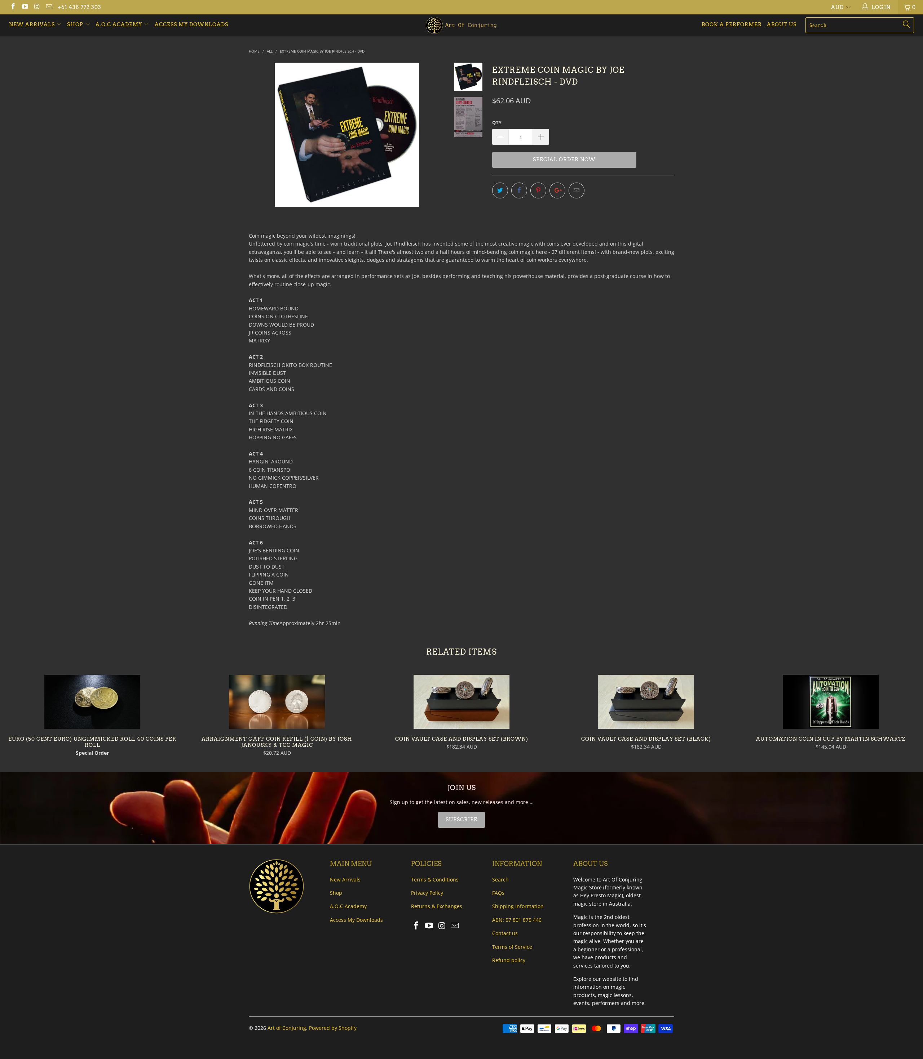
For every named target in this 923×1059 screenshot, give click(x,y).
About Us (781, 24)
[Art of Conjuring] (461, 25)
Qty (497, 122)
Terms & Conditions (435, 879)
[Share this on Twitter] (500, 190)
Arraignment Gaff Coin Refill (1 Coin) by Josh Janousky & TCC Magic (276, 702)
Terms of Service (512, 946)
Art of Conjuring (287, 1027)
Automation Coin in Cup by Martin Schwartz (830, 702)
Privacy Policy (427, 892)
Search (500, 879)
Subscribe (461, 819)
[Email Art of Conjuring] (49, 7)
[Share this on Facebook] (519, 190)
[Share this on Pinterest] (538, 190)
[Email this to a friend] (576, 190)
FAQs (498, 892)
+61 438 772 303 (79, 7)
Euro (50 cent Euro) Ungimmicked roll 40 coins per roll (92, 702)
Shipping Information (518, 906)
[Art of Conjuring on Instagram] (36, 7)
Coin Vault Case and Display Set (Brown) (461, 702)
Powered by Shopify (333, 1027)
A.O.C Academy (119, 24)
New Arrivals (32, 24)
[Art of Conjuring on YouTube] (24, 7)
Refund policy (508, 960)
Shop (75, 24)
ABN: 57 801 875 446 (517, 919)
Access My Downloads (191, 24)
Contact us (505, 933)
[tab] (461, 820)
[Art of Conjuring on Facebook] (12, 7)
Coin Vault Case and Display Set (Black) (646, 702)
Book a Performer (732, 24)
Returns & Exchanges (436, 906)
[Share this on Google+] (557, 190)
